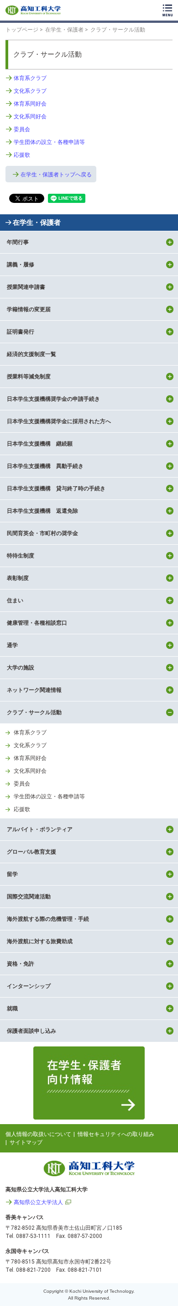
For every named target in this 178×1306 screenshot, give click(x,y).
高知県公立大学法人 (38, 1202)
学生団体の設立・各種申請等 (49, 142)
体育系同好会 (30, 104)
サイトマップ (26, 1142)
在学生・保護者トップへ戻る (56, 174)
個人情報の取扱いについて (38, 1134)
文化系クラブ (30, 91)
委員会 (22, 129)
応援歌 (22, 155)
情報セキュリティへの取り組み (116, 1134)
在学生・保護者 (37, 222)
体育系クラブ (30, 78)
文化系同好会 (30, 116)
